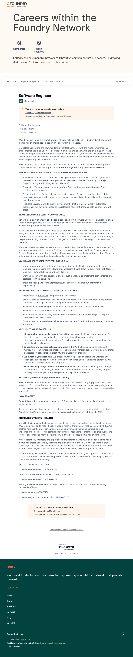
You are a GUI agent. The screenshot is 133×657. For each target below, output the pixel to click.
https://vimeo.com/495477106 (33, 492)
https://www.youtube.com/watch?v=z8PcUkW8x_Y (44, 497)
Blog (9, 617)
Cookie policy (73, 553)
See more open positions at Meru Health (67, 530)
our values (43, 295)
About (10, 595)
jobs (11, 81)
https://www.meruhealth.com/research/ (38, 479)
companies (30, 81)
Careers (11, 623)
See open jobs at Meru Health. (38, 113)
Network (11, 612)
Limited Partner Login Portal (18, 640)
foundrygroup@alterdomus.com (53, 643)
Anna (21, 412)
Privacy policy (60, 553)
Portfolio (11, 606)
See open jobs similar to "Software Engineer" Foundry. (48, 116)
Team (9, 601)
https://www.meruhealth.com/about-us (38, 469)
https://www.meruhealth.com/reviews (42, 340)
